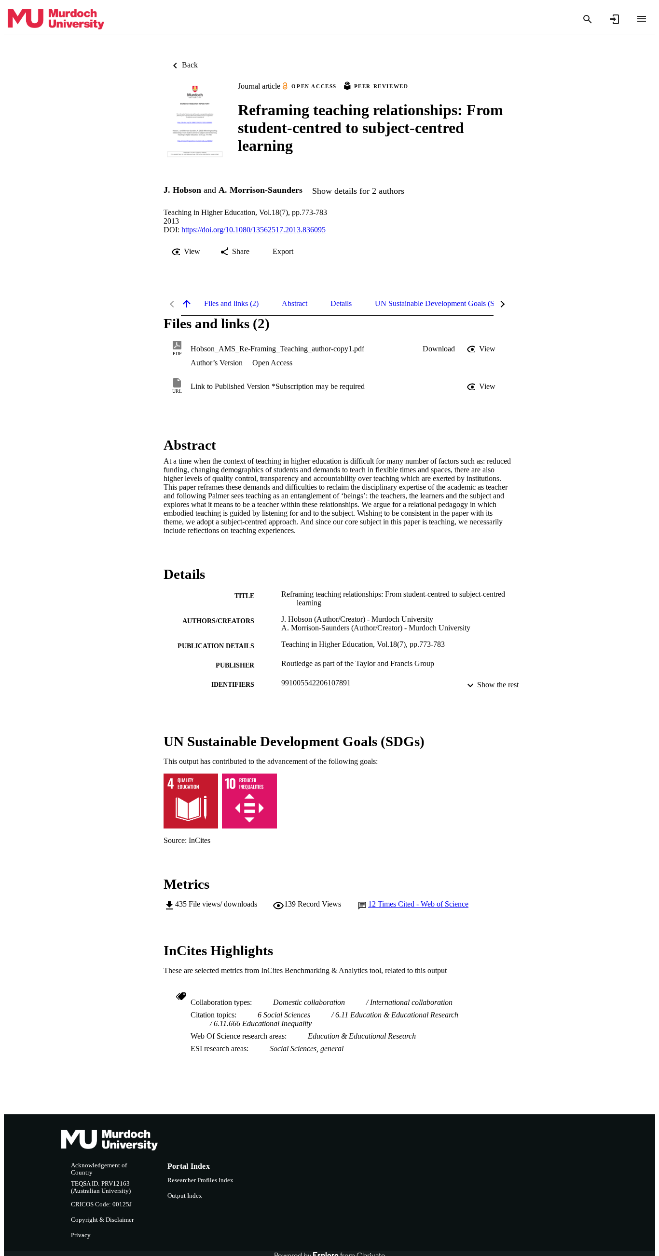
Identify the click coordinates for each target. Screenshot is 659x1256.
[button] (439, 349)
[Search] (587, 19)
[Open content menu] (641, 18)
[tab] (231, 303)
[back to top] (186, 303)
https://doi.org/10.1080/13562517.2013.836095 (253, 230)
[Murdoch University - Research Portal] (56, 19)
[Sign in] (614, 19)
